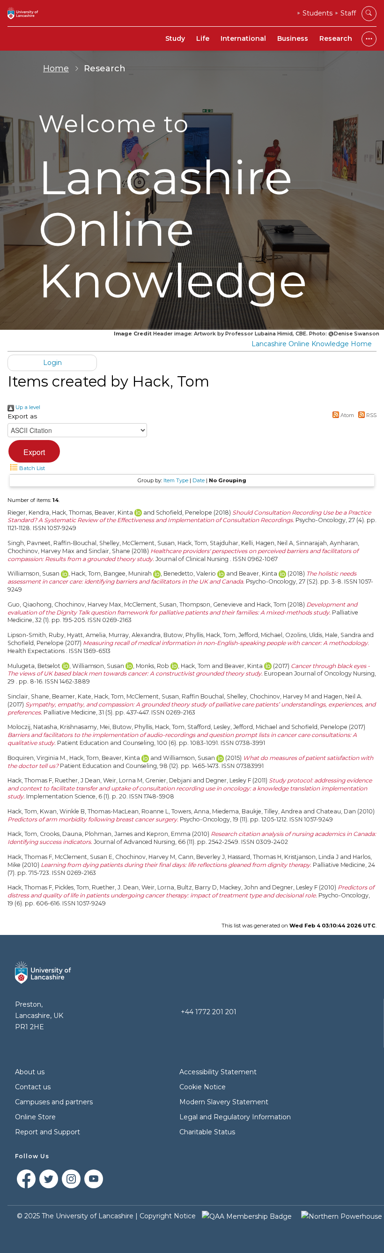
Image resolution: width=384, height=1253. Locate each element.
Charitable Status (207, 1132)
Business (292, 38)
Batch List (31, 468)
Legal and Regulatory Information (235, 1117)
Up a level (27, 407)
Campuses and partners (54, 1102)
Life (202, 38)
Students (317, 13)
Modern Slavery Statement (223, 1102)
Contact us (33, 1087)
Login (52, 362)
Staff (348, 13)
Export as (22, 416)
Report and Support (47, 1132)
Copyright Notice (168, 1216)
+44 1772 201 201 (208, 1012)
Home (56, 68)
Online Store (35, 1117)
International (243, 38)
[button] (34, 451)
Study (175, 38)
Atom (346, 415)
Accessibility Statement (218, 1072)
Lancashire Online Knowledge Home (311, 344)
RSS (371, 415)
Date (198, 480)
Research (335, 38)
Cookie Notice (202, 1087)
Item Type (175, 480)
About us (29, 1072)
